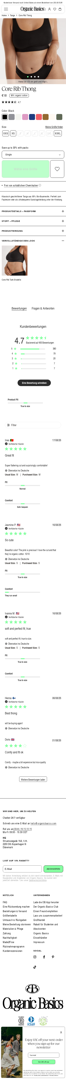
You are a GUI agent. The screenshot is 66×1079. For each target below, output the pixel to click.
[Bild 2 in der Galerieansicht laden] (31, 77)
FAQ (5, 902)
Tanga (12, 15)
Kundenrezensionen (12, 951)
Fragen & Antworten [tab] (43, 308)
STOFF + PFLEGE (11, 221)
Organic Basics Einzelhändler (41, 935)
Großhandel (39, 920)
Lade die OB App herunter (46, 902)
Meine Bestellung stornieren (17, 924)
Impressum (39, 942)
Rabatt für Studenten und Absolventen (45, 926)
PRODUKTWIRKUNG (12, 231)
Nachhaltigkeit (10, 937)
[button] (6, 9)
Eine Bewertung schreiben (34, 382)
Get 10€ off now (43, 1062)
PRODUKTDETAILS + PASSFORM (19, 211)
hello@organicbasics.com (43, 823)
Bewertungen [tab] (19, 308)
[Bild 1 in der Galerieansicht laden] (28, 77)
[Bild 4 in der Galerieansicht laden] (38, 77)
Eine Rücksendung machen (16, 906)
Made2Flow (8, 942)
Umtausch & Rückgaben (15, 920)
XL (42, 133)
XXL (49, 133)
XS (13, 133)
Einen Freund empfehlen (45, 911)
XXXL (58, 133)
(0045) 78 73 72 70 (22, 829)
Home (4, 15)
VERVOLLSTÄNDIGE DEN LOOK (18, 240)
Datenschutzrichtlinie (38, 880)
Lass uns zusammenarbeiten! (47, 915)
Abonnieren (53, 869)
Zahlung (7, 933)
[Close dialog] (62, 1029)
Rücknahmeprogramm (14, 946)
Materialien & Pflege (13, 928)
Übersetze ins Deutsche (18, 470)
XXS (5, 133)
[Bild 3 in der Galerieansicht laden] (35, 77)
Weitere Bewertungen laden (33, 779)
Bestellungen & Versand (15, 911)
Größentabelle (10, 915)
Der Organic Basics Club (45, 906)
